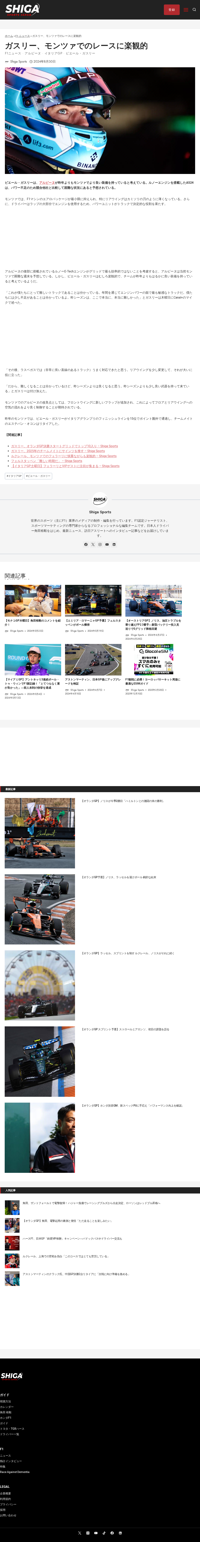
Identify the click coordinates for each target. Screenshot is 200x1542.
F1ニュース (13, 53)
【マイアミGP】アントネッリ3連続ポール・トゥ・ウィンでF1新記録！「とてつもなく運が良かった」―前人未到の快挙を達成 (32, 683)
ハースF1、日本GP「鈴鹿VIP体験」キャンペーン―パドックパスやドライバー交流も (72, 1238)
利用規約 (5, 1498)
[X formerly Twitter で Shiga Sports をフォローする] (93, 544)
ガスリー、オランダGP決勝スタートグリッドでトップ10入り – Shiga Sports (64, 446)
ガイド (4, 1423)
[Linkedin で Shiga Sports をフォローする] (114, 544)
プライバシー (8, 1504)
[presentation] (33, 601)
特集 (2, 1466)
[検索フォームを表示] (194, 10)
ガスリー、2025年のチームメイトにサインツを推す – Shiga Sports (58, 451)
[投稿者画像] (7, 62)
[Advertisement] (100, 240)
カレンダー (7, 1406)
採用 (2, 1509)
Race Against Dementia (14, 1472)
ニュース (5, 1455)
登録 (172, 10)
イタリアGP (53, 53)
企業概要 (5, 1493)
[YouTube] (96, 1533)
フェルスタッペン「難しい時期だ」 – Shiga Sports (46, 461)
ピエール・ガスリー (80, 53)
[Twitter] (80, 1533)
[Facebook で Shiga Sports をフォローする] (86, 544)
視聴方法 (5, 1401)
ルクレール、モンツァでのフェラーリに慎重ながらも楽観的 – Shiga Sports (64, 456)
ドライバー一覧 (9, 1434)
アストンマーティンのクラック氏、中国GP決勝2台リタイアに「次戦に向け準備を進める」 (76, 1274)
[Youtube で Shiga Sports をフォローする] (107, 544)
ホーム (9, 35)
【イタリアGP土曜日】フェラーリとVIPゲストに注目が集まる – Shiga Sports (65, 466)
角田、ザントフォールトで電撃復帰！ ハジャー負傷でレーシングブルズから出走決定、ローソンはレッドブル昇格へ (91, 1203)
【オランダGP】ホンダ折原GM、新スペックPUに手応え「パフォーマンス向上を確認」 (132, 1105)
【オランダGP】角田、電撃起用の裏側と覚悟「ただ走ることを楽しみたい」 (68, 1220)
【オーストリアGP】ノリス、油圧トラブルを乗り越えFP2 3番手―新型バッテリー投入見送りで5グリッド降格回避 (153, 624)
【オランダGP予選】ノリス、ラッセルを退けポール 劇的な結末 (118, 877)
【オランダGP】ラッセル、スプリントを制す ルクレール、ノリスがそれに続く (128, 953)
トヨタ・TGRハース (12, 1428)
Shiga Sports (18, 61)
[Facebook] (112, 1533)
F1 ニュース (22, 35)
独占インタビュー (11, 1461)
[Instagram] (88, 1533)
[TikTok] (104, 1533)
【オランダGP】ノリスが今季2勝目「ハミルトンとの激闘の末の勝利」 (123, 800)
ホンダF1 (5, 1417)
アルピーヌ (33, 53)
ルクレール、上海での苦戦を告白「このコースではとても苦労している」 (66, 1256)
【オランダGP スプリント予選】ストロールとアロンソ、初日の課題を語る (125, 1029)
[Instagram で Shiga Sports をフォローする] (100, 544)
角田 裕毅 (6, 1412)
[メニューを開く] (186, 9)
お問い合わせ (8, 1515)
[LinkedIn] (120, 1533)
